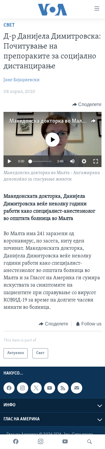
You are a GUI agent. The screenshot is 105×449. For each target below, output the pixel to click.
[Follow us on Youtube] (49, 387)
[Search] (89, 441)
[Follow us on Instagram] (22, 387)
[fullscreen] (96, 161)
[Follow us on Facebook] (9, 387)
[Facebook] (16, 441)
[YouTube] (65, 441)
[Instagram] (41, 441)
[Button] (87, 104)
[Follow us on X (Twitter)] (36, 387)
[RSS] (63, 387)
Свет (9, 25)
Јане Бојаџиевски (22, 80)
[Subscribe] (76, 387)
